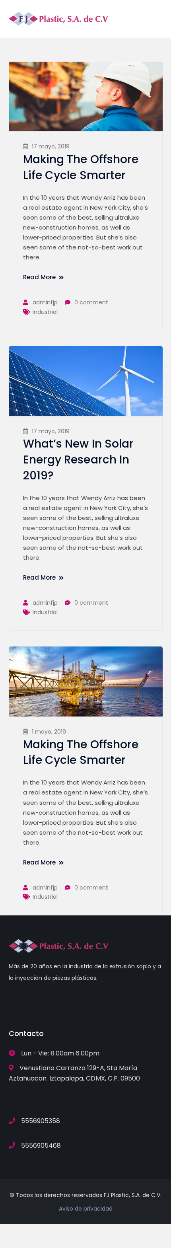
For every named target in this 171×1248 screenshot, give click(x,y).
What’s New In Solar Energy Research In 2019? (78, 459)
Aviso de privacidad (86, 1209)
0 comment (91, 302)
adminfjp (45, 302)
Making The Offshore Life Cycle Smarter (81, 167)
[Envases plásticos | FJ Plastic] (58, 18)
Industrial (45, 312)
